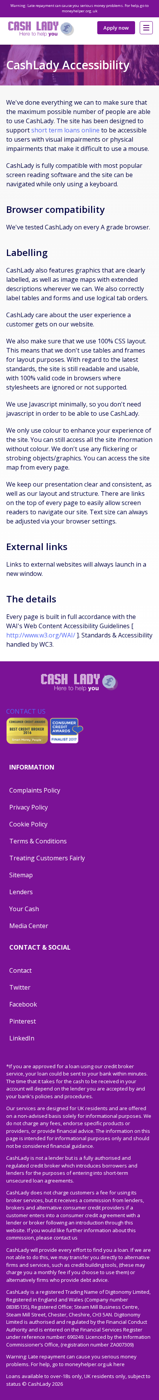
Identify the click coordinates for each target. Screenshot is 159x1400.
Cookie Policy (28, 824)
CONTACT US (26, 711)
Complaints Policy (34, 790)
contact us (66, 1237)
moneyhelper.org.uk (79, 10)
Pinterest (22, 1021)
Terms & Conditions (38, 841)
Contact (20, 970)
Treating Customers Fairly (47, 858)
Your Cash (24, 909)
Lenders (21, 892)
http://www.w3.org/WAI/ (40, 635)
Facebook (23, 1004)
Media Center (28, 926)
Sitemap (21, 875)
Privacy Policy (28, 807)
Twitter (19, 987)
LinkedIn (21, 1038)
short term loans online (65, 130)
